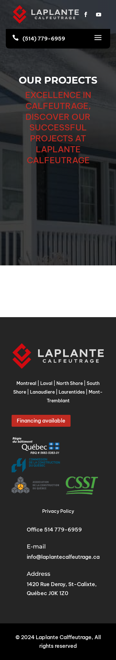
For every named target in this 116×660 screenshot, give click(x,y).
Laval (46, 383)
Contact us (58, 199)
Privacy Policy (58, 511)
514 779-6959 (63, 529)
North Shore (69, 383)
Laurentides (72, 392)
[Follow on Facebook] (86, 14)
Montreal (26, 383)
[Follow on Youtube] (98, 14)
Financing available (41, 420)
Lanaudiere (42, 392)
